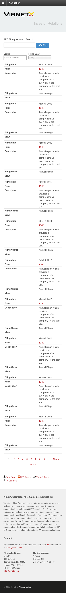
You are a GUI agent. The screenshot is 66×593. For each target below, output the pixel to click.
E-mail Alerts (43, 477)
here (48, 544)
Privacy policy (24, 586)
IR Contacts (11, 480)
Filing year (33, 53)
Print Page (11, 477)
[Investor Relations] (19, 14)
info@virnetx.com (11, 570)
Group (7, 53)
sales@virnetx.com (14, 547)
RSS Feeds (25, 477)
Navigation (14, 2)
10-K (41, 68)
